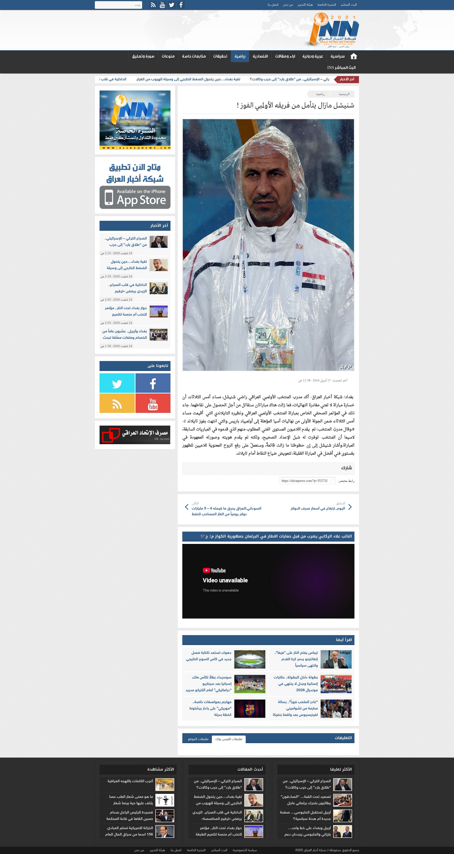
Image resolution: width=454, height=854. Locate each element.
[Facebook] (181, 5)
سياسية (338, 56)
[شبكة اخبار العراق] (330, 30)
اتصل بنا (273, 5)
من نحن (288, 5)
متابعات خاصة (194, 56)
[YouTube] (162, 5)
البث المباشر (349, 5)
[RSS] (153, 5)
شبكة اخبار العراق (354, 56)
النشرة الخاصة (327, 5)
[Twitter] (172, 5)
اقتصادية (260, 56)
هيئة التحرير (305, 5)
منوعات (168, 56)
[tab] (229, 739)
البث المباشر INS (341, 67)
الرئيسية (344, 94)
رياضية (240, 56)
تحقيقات (220, 56)
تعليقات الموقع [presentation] (198, 739)
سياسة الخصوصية (245, 850)
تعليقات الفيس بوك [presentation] (228, 739)
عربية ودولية (312, 56)
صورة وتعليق (143, 56)
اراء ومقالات (285, 56)
